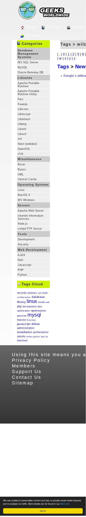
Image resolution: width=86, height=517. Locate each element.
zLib (20, 153)
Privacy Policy (31, 360)
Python (22, 274)
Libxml (22, 129)
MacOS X (24, 194)
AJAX (21, 255)
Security (23, 244)
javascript (24, 324)
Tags (63, 66)
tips (43, 336)
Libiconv (23, 109)
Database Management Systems (28, 54)
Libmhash (24, 119)
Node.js (22, 223)
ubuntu (21, 336)
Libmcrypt (24, 114)
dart (39, 306)
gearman (22, 315)
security (22, 292)
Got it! (43, 510)
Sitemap (23, 382)
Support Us (27, 371)
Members (33, 35)
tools (45, 293)
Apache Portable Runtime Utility (28, 92)
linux (32, 301)
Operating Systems (33, 184)
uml (39, 293)
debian (35, 324)
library (21, 302)
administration (26, 328)
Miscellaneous (29, 159)
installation (24, 332)
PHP (21, 269)
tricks (29, 336)
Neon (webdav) (27, 143)
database (38, 297)
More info (65, 503)
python (36, 336)
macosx (21, 319)
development (29, 306)
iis (47, 336)
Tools (22, 234)
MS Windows (26, 200)
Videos (78, 27)
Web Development (32, 249)
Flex (20, 99)
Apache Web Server (31, 210)
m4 (20, 138)
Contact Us (26, 377)
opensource (38, 310)
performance (41, 332)
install (41, 302)
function (31, 320)
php (19, 306)
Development (26, 239)
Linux (21, 189)
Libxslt (22, 134)
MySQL (22, 67)
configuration (24, 297)
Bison (21, 164)
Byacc (22, 169)
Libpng (22, 123)
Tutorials (53, 27)
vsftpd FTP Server (30, 228)
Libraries (25, 77)
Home (30, 27)
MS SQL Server (28, 62)
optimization (23, 310)
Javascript (24, 264)
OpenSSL (24, 148)
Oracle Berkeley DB (31, 72)
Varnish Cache (27, 179)
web (47, 302)
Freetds (22, 104)
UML (21, 174)
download (22, 340)
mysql (34, 315)
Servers (24, 205)
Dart (20, 259)
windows (32, 293)
